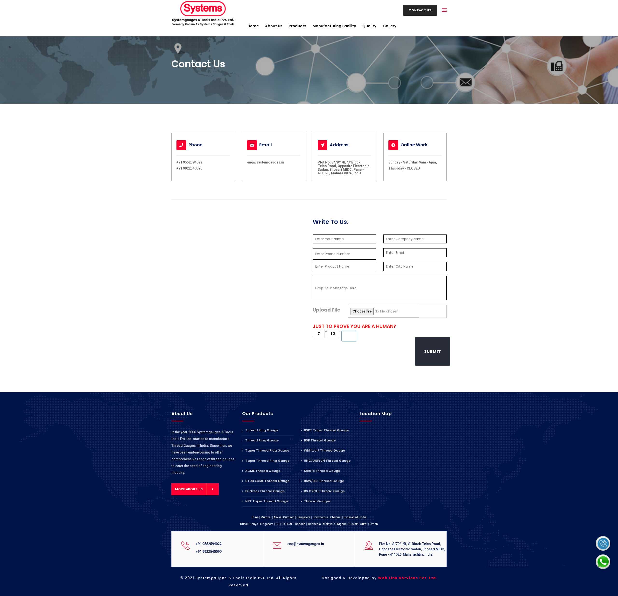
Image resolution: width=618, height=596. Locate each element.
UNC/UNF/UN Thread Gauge (327, 460)
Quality (369, 25)
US (277, 524)
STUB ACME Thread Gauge (267, 481)
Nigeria (342, 524)
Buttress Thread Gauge (265, 491)
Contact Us (420, 10)
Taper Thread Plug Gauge (267, 450)
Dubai (244, 524)
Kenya (254, 524)
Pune (255, 517)
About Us (273, 25)
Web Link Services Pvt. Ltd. (407, 577)
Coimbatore (320, 517)
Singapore (267, 524)
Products (297, 25)
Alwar (277, 517)
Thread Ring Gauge (262, 440)
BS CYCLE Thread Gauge (324, 491)
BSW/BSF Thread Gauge (323, 481)
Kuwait (353, 524)
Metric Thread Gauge (321, 470)
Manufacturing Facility (334, 25)
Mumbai (266, 517)
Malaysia (329, 524)
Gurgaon (289, 517)
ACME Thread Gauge (262, 470)
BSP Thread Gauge (319, 440)
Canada (300, 524)
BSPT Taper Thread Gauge (326, 431)
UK (283, 524)
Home (253, 25)
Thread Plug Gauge (261, 431)
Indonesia (314, 524)
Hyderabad (351, 517)
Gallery (389, 25)
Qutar (363, 524)
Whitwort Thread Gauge (324, 450)
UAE (290, 524)
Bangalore (303, 517)
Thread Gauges (316, 501)
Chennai (335, 517)
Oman (374, 524)
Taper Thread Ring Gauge (267, 460)
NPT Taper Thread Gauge (266, 501)
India (363, 517)
